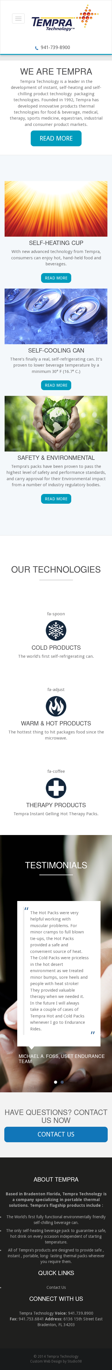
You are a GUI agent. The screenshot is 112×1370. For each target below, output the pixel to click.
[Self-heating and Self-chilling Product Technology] (65, 19)
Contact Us (56, 1134)
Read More (56, 138)
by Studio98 (72, 1361)
